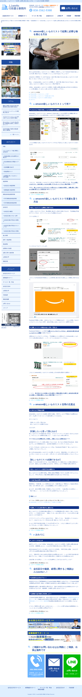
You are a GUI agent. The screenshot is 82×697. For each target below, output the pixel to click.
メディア (5, 308)
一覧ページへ (15, 134)
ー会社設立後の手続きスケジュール (11, 226)
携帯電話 (41, 7)
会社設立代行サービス (8, 15)
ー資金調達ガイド (8, 171)
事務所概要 (77, 15)
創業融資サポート (22, 15)
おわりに (32, 99)
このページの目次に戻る (37, 194)
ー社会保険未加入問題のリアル (11, 162)
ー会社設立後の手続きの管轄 (11, 231)
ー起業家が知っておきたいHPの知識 (10, 176)
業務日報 (5, 261)
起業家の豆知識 (7, 248)
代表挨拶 (69, 15)
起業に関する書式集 (8, 252)
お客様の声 (60, 15)
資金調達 (5, 244)
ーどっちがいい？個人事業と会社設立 (11, 151)
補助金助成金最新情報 (9, 194)
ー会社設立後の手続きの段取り (11, 220)
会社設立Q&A (6, 286)
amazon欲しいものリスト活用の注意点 (41, 97)
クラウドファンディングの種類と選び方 (11, 112)
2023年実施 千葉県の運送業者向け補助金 (10, 129)
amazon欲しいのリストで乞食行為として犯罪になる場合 (45, 502)
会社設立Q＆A (49, 15)
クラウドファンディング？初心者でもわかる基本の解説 (11, 117)
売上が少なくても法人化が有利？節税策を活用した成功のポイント (11, 123)
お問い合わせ (72, 8)
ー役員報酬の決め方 (8, 167)
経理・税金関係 (7, 240)
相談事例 (5, 181)
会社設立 (5, 207)
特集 (4, 146)
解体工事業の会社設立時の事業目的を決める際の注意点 (11, 106)
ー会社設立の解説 (8, 211)
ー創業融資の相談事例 (9, 190)
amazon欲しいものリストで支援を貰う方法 (42, 96)
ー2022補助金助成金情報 (10, 198)
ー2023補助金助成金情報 (10, 203)
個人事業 (5, 235)
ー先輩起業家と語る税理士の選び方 (11, 157)
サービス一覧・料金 (37, 15)
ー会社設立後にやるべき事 (10, 215)
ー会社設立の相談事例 (9, 185)
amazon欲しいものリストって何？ (39, 94)
